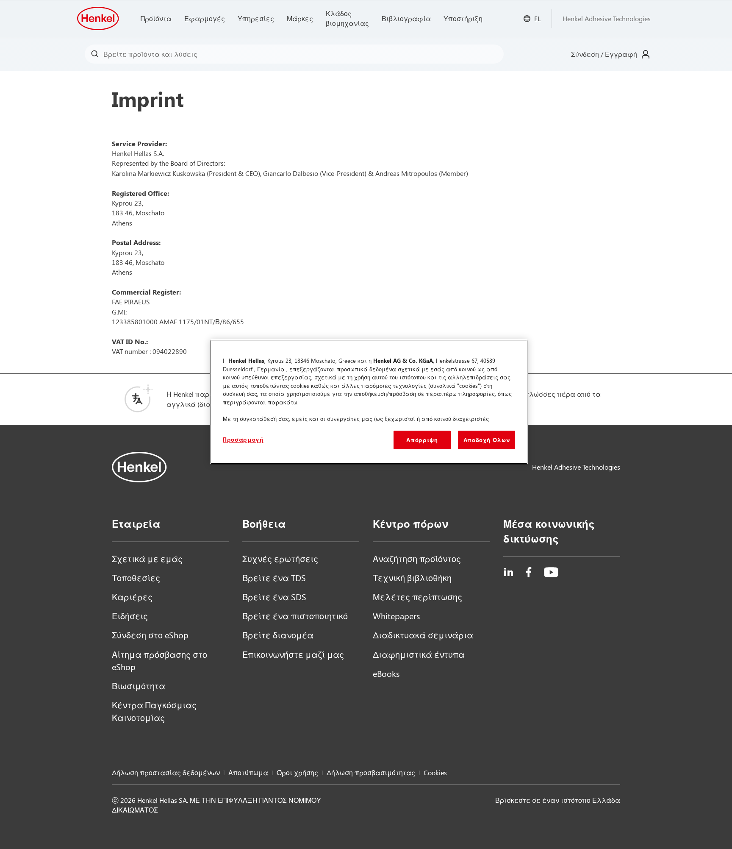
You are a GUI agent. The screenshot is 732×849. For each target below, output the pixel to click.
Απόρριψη (422, 439)
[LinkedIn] (508, 572)
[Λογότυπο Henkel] (98, 18)
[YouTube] (551, 572)
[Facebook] (529, 572)
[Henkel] (139, 467)
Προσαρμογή (243, 439)
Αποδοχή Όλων (486, 439)
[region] (369, 402)
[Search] (96, 54)
